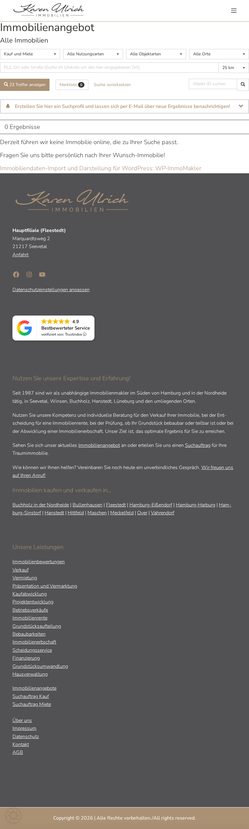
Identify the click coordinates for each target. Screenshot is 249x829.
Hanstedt (54, 512)
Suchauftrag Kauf (30, 696)
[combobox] (30, 54)
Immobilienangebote (34, 688)
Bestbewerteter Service (65, 328)
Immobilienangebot (99, 445)
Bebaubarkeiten (29, 634)
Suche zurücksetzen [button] (112, 85)
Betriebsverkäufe (30, 610)
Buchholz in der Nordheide (40, 505)
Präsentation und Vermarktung (44, 586)
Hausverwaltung (30, 674)
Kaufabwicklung (29, 594)
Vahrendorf (162, 512)
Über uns (22, 720)
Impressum (24, 728)
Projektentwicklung (32, 602)
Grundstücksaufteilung (36, 626)
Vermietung (24, 578)
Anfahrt (20, 254)
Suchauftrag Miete (31, 704)
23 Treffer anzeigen (27, 85)
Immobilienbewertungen (38, 561)
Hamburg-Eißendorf (150, 505)
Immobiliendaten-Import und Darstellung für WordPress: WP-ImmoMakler (100, 168)
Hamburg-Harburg (195, 505)
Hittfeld (76, 512)
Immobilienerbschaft (34, 642)
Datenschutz (25, 736)
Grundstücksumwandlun (38, 666)
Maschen (97, 512)
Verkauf (20, 570)
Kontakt (20, 744)
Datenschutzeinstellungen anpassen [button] (51, 289)
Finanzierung (26, 658)
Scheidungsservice (32, 650)
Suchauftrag (197, 445)
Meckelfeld (122, 512)
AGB (17, 752)
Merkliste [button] (71, 85)
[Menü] (234, 10)
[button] (13, 815)
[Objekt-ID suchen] (243, 85)
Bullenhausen (87, 505)
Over (142, 512)
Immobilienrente (29, 618)
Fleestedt (116, 505)
